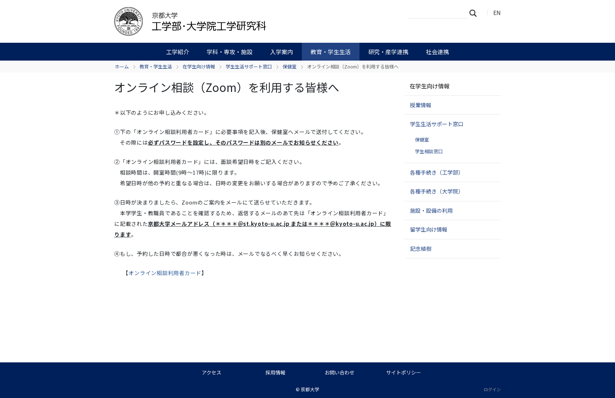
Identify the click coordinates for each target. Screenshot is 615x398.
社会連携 (437, 51)
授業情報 (420, 105)
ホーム (122, 66)
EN (497, 12)
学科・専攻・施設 (229, 51)
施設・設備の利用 (431, 210)
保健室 (289, 66)
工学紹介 (177, 51)
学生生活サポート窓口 (249, 66)
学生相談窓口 (429, 151)
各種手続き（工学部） (436, 172)
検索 (475, 13)
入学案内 (281, 51)
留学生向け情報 (428, 229)
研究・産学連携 (388, 51)
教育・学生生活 (331, 51)
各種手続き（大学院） (436, 191)
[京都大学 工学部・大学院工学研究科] (228, 21)
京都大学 (310, 389)
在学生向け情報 (199, 66)
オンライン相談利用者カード (164, 272)
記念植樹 (420, 248)
